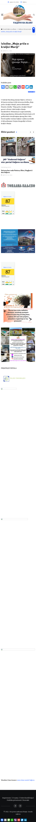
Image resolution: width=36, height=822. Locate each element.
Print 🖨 (31, 91)
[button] (30, 132)
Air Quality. (7, 196)
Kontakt (26, 800)
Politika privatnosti (14, 800)
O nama (16, 798)
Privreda (4, 167)
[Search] (34, 15)
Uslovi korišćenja (26, 798)
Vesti (9, 167)
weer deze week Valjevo (25, 780)
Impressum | (7, 798)
